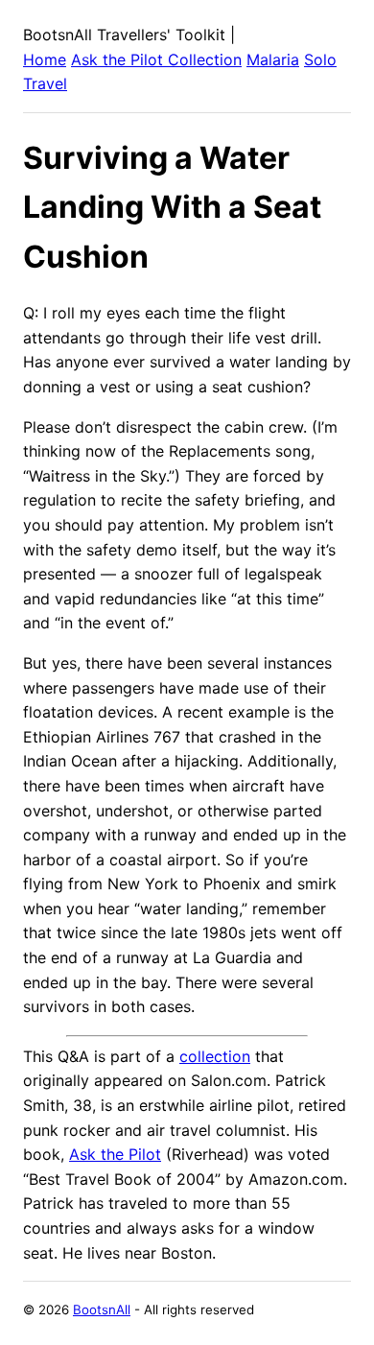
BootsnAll (101, 1309)
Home (44, 59)
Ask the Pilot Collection (156, 59)
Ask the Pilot (115, 1154)
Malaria (272, 59)
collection (214, 1056)
